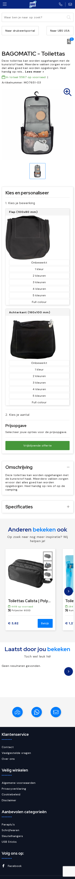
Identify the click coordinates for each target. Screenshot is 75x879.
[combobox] (33, 17)
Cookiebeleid (11, 794)
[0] (68, 41)
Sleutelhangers (12, 836)
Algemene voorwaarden (19, 783)
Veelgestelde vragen (16, 753)
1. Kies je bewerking (20, 203)
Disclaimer (9, 800)
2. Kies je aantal (17, 414)
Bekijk (45, 623)
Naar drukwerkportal (20, 30)
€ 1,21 (69, 623)
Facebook (14, 866)
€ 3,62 (13, 623)
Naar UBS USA (60, 30)
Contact (8, 747)
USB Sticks (9, 842)
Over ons (8, 759)
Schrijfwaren (10, 830)
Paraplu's (8, 824)
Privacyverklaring (14, 789)
